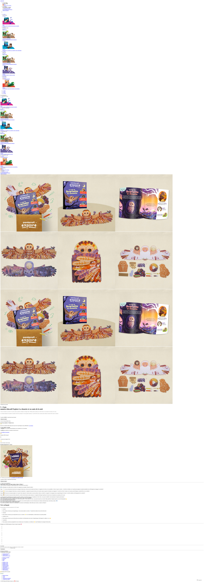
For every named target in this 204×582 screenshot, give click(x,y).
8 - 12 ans (4, 93)
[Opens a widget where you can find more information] (199, 580)
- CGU (4, 576)
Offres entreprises (5, 569)
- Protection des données (7, 578)
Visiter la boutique (6, 10)
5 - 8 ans (4, 51)
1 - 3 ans (4, 14)
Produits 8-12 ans (5, 565)
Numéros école (5, 568)
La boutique (2, 170)
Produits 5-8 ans (5, 564)
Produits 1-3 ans (5, 562)
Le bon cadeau (2, 167)
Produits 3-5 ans (5, 563)
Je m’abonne (31, 425)
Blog (3, 560)
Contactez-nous (5, 554)
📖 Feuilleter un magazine (4, 432)
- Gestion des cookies (6, 579)
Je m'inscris (3, 549)
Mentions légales (5, 575)
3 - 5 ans (4, 26)
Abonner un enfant (3, 419)
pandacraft (2, 0)
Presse (4, 559)
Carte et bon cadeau (6, 567)
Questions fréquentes (6, 553)
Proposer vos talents (6, 557)
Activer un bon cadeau (6, 555)
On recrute (4, 558)
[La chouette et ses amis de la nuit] (16, 476)
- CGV (4, 577)
